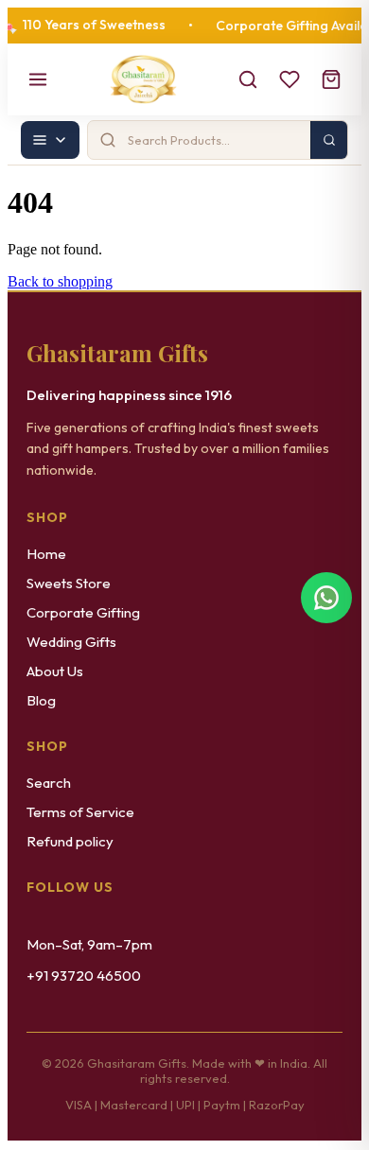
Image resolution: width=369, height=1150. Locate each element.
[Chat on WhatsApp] (326, 597)
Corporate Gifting (83, 612)
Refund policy (70, 841)
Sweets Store (68, 583)
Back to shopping (60, 281)
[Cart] (331, 79)
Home (46, 554)
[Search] (248, 79)
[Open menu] (38, 79)
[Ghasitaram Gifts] (143, 79)
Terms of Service (80, 812)
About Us (54, 671)
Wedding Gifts (71, 642)
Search (48, 783)
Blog (41, 700)
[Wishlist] (289, 79)
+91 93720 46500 (83, 975)
